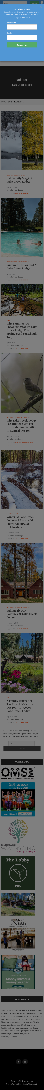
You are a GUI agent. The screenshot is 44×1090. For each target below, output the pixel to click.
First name (11, 22)
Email (9, 33)
